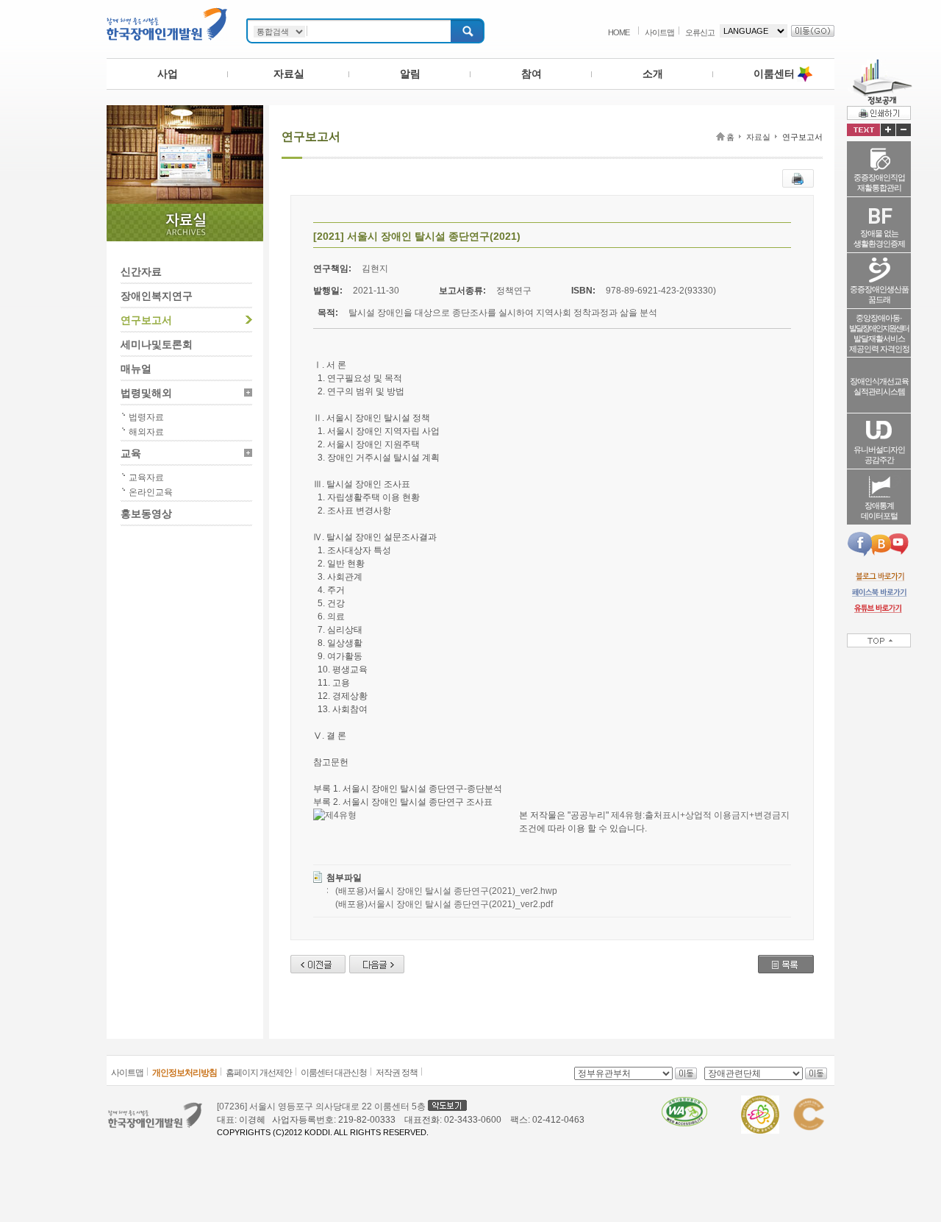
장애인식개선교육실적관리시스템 (879, 386)
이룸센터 (774, 73)
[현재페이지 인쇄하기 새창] (879, 112)
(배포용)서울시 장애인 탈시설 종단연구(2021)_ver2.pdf (444, 904)
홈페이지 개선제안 (259, 1073)
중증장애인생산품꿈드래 (879, 294)
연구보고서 (146, 320)
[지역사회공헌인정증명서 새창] (808, 1102)
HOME (618, 32)
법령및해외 (146, 393)
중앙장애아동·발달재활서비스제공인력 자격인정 (879, 333)
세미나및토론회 (157, 344)
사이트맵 (659, 32)
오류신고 (700, 32)
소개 (653, 73)
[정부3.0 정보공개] (879, 65)
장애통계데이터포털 (879, 510)
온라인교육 (151, 492)
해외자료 (146, 432)
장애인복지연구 (157, 296)
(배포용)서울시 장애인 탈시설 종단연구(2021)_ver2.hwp (446, 891)
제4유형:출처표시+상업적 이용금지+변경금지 (700, 815)
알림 (410, 73)
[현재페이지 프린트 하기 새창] (798, 176)
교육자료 (146, 477)
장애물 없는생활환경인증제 (879, 238)
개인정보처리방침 (184, 1073)
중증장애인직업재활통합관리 (879, 182)
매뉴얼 (136, 368)
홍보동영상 (146, 513)
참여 (531, 73)
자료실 (288, 73)
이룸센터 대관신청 (334, 1073)
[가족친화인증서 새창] (760, 1102)
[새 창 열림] (879, 576)
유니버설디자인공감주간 (879, 454)
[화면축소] (903, 130)
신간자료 (141, 271)
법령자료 (146, 417)
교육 (131, 453)
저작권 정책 (397, 1073)
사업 (167, 73)
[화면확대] (888, 130)
